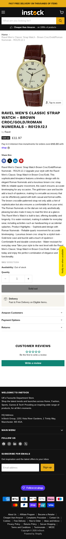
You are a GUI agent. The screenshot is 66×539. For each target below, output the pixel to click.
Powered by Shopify (33, 534)
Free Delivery (20, 521)
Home (5, 34)
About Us (12, 514)
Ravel (7, 132)
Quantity (6, 272)
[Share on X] (9, 161)
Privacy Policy (13, 524)
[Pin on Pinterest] (21, 161)
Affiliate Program (27, 514)
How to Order (35, 521)
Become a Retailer (46, 514)
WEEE (52, 527)
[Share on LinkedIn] (15, 161)
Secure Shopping (47, 524)
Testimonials (39, 527)
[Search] (60, 20)
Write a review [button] (33, 363)
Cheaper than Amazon (13, 518)
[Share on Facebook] (4, 161)
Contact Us (54, 518)
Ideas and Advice (51, 521)
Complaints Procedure (36, 518)
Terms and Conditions (21, 527)
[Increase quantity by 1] (28, 279)
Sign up (47, 467)
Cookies (6, 521)
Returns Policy (30, 524)
